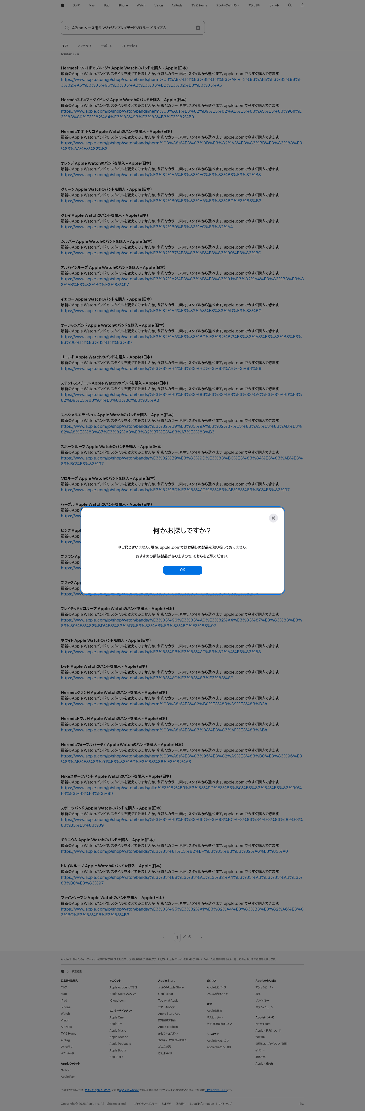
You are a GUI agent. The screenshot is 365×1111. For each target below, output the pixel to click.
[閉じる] (273, 518)
